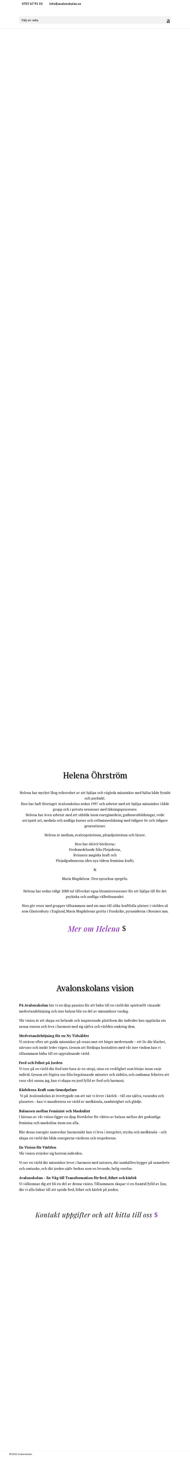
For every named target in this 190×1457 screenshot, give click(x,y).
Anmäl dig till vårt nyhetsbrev (92, 469)
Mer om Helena (94, 928)
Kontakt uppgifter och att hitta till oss (93, 1214)
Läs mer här (91, 182)
